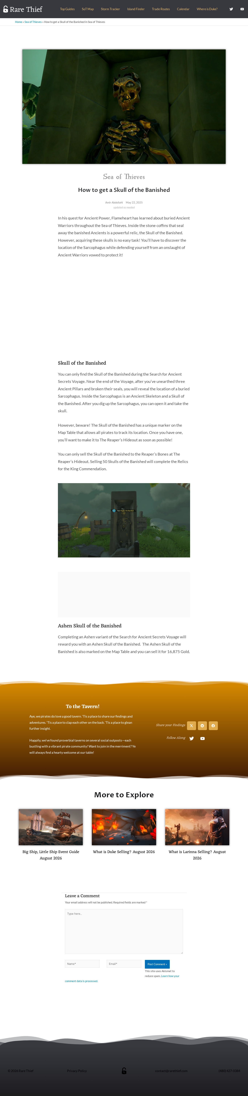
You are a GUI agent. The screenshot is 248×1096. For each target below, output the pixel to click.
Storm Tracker (110, 9)
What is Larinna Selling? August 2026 (197, 855)
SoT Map (88, 9)
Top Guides (67, 9)
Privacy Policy (77, 1071)
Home (18, 21)
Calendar (183, 9)
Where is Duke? (207, 9)
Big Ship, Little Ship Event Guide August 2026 (51, 855)
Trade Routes (161, 9)
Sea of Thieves (33, 21)
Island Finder (136, 9)
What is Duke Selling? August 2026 (124, 852)
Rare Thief (26, 9)
